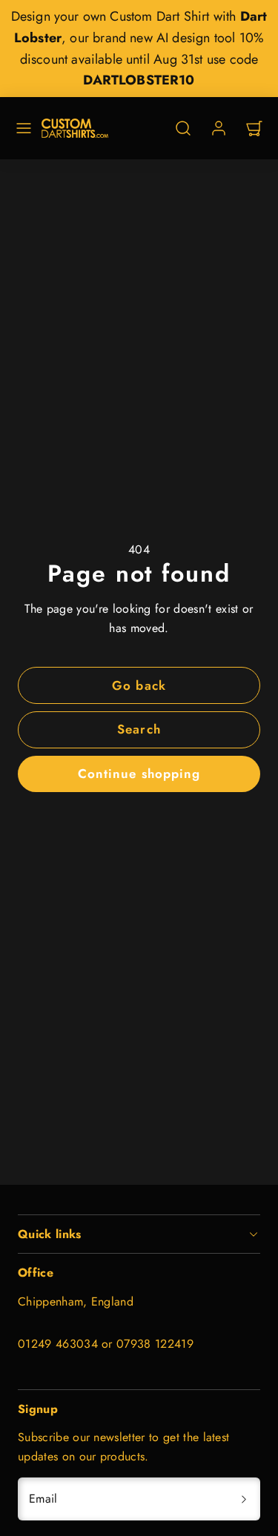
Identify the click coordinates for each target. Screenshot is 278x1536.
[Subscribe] (244, 1498)
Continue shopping (138, 773)
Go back (138, 685)
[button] (24, 128)
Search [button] (138, 729)
